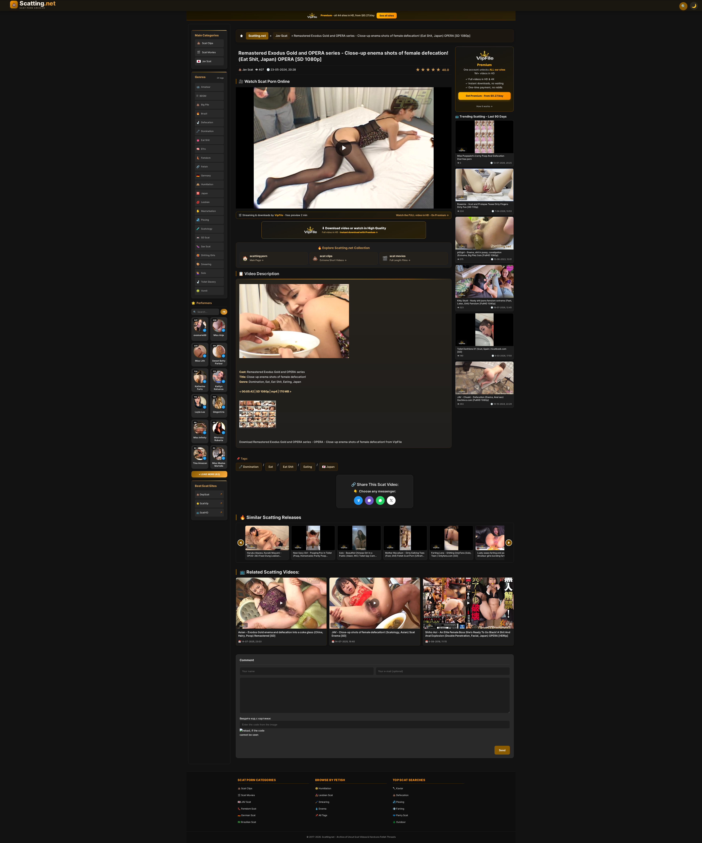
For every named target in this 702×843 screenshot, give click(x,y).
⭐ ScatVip (202, 503)
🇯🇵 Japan (328, 466)
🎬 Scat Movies (246, 795)
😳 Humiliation (323, 788)
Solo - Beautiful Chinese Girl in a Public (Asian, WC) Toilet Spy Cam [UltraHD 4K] (357, 555)
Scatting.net (257, 35)
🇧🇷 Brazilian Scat (247, 822)
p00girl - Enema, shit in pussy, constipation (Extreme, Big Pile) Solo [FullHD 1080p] (479, 254)
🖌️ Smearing (322, 801)
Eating (307, 466)
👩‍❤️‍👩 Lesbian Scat (324, 795)
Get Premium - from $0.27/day (484, 95)
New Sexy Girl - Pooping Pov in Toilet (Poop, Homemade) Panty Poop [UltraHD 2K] (312, 555)
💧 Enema (320, 808)
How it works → (484, 106)
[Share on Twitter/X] (391, 500)
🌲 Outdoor (399, 822)
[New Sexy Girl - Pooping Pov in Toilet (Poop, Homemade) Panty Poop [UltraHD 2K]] (313, 538)
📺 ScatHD (202, 512)
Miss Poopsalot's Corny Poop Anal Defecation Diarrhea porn (480, 157)
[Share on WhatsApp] (380, 500)
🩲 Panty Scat (400, 815)
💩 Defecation (401, 795)
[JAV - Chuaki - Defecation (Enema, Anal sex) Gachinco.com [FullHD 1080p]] (484, 377)
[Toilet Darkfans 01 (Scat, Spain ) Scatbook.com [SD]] (484, 329)
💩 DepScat (202, 494)
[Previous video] (240, 542)
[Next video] (508, 542)
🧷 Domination (248, 466)
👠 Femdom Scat (247, 808)
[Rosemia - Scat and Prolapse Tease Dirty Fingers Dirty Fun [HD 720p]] (484, 185)
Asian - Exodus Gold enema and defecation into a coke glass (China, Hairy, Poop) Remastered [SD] (280, 634)
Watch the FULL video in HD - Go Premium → (422, 215)
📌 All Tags (321, 815)
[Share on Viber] (369, 500)
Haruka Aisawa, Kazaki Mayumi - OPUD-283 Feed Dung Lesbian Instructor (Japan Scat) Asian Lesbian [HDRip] (266, 557)
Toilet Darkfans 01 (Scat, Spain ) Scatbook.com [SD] (481, 350)
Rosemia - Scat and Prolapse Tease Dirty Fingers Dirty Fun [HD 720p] (482, 205)
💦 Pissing (398, 801)
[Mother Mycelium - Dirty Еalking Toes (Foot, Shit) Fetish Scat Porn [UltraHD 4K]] (405, 538)
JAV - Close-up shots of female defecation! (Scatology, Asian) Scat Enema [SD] (373, 634)
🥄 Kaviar (398, 788)
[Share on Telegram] (358, 500)
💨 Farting (398, 808)
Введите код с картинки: (255, 718)
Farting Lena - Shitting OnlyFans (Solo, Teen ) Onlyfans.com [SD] (451, 554)
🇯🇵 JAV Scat (244, 801)
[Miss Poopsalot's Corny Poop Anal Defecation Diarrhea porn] (484, 136)
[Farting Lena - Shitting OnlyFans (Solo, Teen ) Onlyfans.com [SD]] (451, 538)
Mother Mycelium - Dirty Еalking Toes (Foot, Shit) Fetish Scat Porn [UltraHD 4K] (404, 555)
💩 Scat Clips (245, 788)
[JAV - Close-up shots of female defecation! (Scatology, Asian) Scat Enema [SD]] (374, 603)
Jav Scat (281, 35)
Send (502, 750)
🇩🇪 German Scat (247, 815)
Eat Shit (288, 466)
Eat (271, 466)
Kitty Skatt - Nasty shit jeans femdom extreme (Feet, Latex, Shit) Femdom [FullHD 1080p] (484, 302)
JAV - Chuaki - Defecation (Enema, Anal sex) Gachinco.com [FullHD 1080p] (480, 398)
